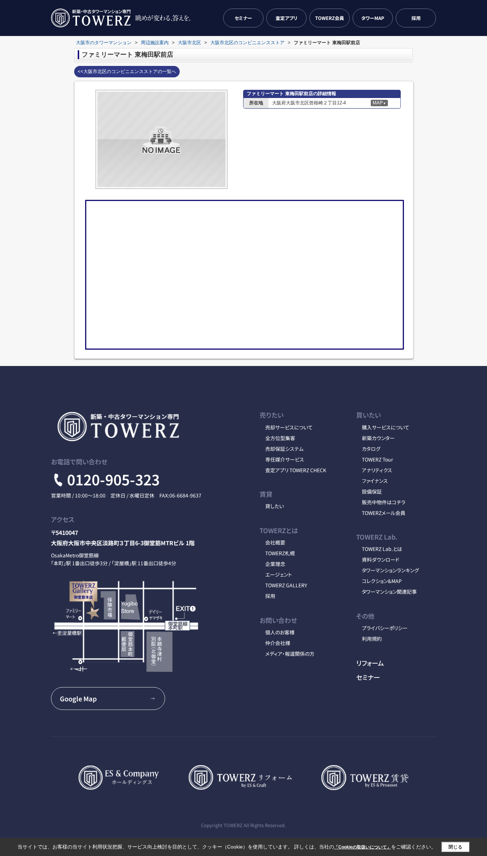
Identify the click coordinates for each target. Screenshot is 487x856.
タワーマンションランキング (390, 570)
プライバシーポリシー (384, 627)
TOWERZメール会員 (383, 512)
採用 (416, 18)
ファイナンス (375, 480)
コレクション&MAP (382, 580)
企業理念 (275, 563)
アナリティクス (377, 470)
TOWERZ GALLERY (286, 585)
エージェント (278, 574)
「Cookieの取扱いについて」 (362, 847)
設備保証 (372, 491)
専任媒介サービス (284, 459)
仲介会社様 (277, 642)
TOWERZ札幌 (280, 553)
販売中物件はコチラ (383, 502)
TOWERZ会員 (329, 18)
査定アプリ (286, 18)
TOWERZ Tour (377, 459)
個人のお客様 (279, 632)
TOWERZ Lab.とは (382, 548)
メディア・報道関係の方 (289, 653)
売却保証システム (284, 448)
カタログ (371, 448)
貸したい (274, 506)
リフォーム (370, 662)
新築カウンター (378, 438)
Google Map (78, 698)
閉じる (455, 846)
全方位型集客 (280, 438)
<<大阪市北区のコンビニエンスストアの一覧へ (127, 71)
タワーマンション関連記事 (389, 591)
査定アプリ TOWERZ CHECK (295, 470)
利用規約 (372, 638)
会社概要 (275, 542)
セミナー (243, 18)
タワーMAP (372, 18)
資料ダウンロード (380, 559)
